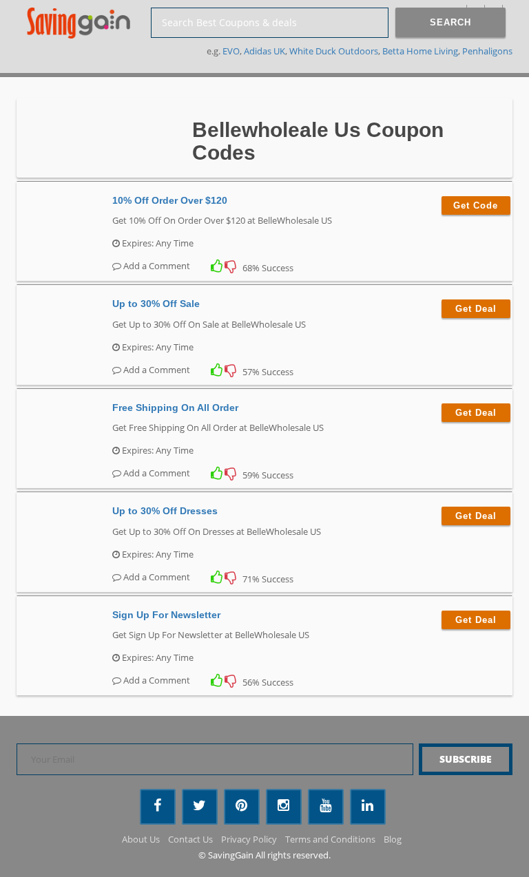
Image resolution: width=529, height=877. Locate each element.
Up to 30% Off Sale (156, 303)
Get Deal (476, 309)
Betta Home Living (420, 51)
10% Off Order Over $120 (169, 200)
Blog (393, 839)
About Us (141, 839)
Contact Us (190, 839)
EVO (231, 51)
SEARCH (450, 22)
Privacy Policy (249, 839)
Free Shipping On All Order (175, 407)
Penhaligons (487, 51)
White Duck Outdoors (333, 51)
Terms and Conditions (330, 839)
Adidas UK (264, 51)
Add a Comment (155, 266)
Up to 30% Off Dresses (165, 510)
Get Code (475, 205)
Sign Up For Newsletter (166, 614)
